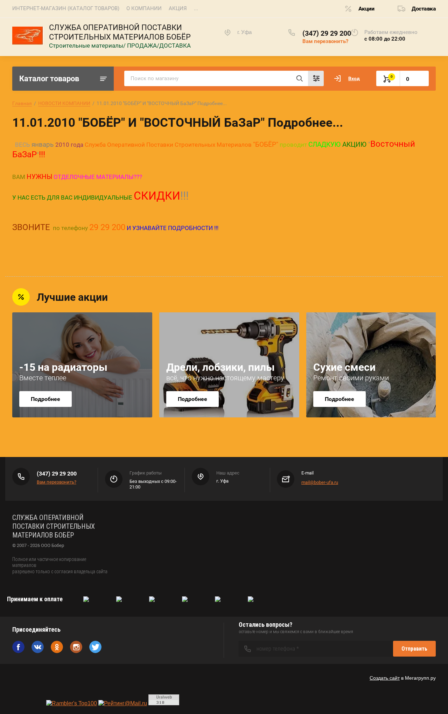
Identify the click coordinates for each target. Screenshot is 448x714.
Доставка (424, 8)
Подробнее (45, 399)
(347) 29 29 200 (326, 33)
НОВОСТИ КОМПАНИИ (64, 103)
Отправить (414, 648)
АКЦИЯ (178, 8)
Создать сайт (385, 678)
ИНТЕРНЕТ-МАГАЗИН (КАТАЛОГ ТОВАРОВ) (65, 8)
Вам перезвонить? (325, 41)
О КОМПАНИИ (144, 8)
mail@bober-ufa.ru (319, 482)
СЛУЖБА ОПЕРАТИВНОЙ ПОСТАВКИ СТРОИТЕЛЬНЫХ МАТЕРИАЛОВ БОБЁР (120, 32)
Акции (366, 8)
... (196, 8)
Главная (22, 103)
